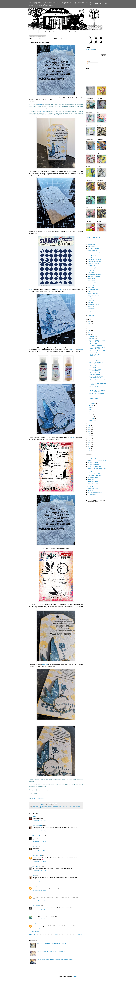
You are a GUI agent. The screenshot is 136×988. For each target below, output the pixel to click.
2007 (89, 448)
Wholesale (76, 31)
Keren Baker (91, 287)
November (92, 338)
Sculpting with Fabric (93, 488)
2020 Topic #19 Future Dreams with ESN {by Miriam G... (96, 394)
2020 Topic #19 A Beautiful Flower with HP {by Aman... (97, 397)
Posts (89, 61)
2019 (89, 423)
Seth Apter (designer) (93, 312)
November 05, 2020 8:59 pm (40, 900)
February (91, 418)
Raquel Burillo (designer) (94, 304)
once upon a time (37, 855)
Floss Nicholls (91, 272)
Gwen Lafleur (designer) (94, 276)
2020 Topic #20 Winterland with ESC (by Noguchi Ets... (96, 363)
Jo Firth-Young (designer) (94, 282)
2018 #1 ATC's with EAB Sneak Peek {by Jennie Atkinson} (51, 951)
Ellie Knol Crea (91, 265)
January (91, 420)
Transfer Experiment (93, 486)
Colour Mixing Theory (93, 477)
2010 (89, 442)
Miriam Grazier (33, 807)
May (90, 411)
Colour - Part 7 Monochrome (95, 470)
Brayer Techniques (92, 471)
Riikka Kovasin (91, 308)
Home (30, 31)
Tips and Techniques (87, 31)
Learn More (98, 3)
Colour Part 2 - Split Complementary (97, 460)
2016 (89, 429)
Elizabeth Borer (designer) (94, 261)
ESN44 (58, 806)
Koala (71, 349)
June (90, 409)
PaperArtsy (35, 914)
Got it (105, 3)
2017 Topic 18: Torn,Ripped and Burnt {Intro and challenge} (51, 943)
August (91, 405)
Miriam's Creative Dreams (38, 798)
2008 (89, 446)
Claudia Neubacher (92, 250)
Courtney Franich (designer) (95, 252)
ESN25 (73, 437)
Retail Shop (69, 31)
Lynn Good (90, 297)
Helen (34, 816)
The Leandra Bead (92, 494)
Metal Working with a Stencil (95, 492)
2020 (89, 334)
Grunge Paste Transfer (93, 481)
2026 (89, 321)
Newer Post (32, 934)
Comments (91, 64)
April (90, 414)
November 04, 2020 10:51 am (40, 850)
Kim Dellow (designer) (93, 289)
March (91, 416)
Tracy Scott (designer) (93, 313)
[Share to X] (53, 804)
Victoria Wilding (91, 315)
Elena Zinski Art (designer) (94, 259)
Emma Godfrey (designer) (94, 267)
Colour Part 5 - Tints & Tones (95, 466)
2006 (89, 451)
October (91, 401)
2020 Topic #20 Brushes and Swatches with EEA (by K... (96, 377)
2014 (89, 433)
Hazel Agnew (36, 886)
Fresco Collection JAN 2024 (94, 457)
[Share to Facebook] (54, 804)
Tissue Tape (91, 490)
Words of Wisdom (44, 807)
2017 (89, 427)
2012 (89, 438)
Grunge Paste (58, 289)
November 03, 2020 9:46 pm (40, 831)
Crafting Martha (91, 254)
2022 (89, 330)
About (35, 31)
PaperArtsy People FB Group (56, 31)
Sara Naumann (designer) (94, 310)
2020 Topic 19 (36, 806)
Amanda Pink (91, 239)
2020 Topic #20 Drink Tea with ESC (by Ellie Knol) (96, 366)
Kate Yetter (90, 283)
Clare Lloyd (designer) (93, 248)
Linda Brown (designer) (93, 295)
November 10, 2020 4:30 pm (40, 909)
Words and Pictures (38, 835)
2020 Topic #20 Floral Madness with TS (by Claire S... (97, 373)
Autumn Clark (91, 242)
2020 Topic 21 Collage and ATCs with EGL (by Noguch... (97, 348)
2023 (89, 328)
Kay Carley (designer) (93, 285)
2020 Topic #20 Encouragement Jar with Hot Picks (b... (97, 380)
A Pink (34, 895)
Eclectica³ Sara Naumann (46, 806)
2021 (89, 332)
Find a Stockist (43, 31)
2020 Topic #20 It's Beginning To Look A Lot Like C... (97, 359)
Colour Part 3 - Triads (93, 462)
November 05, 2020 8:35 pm (40, 890)
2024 (89, 326)
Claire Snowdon (91, 246)
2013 (89, 436)
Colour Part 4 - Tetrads (93, 464)
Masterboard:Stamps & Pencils (95, 473)
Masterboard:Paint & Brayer (94, 475)
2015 (89, 431)
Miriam (40, 104)
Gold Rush (45, 664)
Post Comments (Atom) (41, 937)
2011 (89, 440)
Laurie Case (91, 291)
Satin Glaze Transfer (93, 483)
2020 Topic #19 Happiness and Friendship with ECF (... (96, 387)
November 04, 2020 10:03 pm (40, 861)
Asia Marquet (91, 240)
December (92, 336)
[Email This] (50, 804)
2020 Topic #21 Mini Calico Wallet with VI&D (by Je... (97, 351)
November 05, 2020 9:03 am (40, 870)
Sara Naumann (36, 923)
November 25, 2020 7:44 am (40, 928)
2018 (89, 425)
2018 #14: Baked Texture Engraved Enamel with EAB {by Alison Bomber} (55, 959)
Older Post (79, 934)
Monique (35, 846)
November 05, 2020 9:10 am (40, 881)
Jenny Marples (36, 905)
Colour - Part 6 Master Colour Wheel (97, 468)
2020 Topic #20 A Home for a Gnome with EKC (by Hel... (96, 370)
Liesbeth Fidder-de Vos (93, 293)
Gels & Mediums (92, 485)
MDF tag (42, 111)
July (90, 407)
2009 (89, 444)
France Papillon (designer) (94, 274)
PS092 (30, 289)
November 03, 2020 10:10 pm (40, 841)
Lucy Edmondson (37, 825)
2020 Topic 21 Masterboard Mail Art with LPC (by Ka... (97, 341)
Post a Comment (35, 931)
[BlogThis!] (51, 804)
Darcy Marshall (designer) (94, 255)
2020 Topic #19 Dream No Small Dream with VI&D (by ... (97, 391)
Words (38, 807)
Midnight (80, 349)
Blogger (75, 976)
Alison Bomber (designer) (94, 237)
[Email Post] (47, 804)
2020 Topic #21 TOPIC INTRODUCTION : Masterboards (94, 355)
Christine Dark (91, 244)
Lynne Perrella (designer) (94, 298)
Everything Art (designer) (94, 270)
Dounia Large (91, 257)
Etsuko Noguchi (91, 268)
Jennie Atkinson (37, 866)
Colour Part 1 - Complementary (95, 458)
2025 (89, 323)
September (92, 403)
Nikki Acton (90, 302)
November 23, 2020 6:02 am (40, 919)
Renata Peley (91, 306)
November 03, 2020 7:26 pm (40, 820)
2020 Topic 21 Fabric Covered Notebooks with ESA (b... (96, 344)
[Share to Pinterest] (56, 804)
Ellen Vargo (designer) (93, 263)
